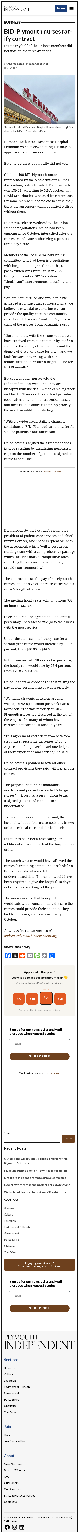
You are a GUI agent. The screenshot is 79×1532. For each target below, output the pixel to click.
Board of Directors (15, 1470)
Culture (8, 1214)
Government (11, 1233)
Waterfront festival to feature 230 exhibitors (35, 1192)
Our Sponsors (12, 1489)
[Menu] (72, 8)
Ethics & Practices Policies (19, 1495)
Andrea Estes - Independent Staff (28, 63)
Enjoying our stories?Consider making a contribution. (39, 1264)
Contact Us (10, 1501)
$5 (19, 999)
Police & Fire (11, 1239)
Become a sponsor (52, 471)
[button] (39, 494)
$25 (46, 998)
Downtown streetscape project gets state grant (37, 1184)
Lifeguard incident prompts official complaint (35, 1177)
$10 (32, 999)
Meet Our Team (13, 1464)
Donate (61, 8)
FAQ (6, 1476)
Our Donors (11, 1482)
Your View (10, 1252)
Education (10, 1220)
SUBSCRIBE (39, 1056)
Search (8, 1133)
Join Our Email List (14, 1441)
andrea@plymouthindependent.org (30, 936)
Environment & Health (17, 1227)
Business (12, 22)
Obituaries (10, 1246)
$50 (60, 999)
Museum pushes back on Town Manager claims (35, 1170)
